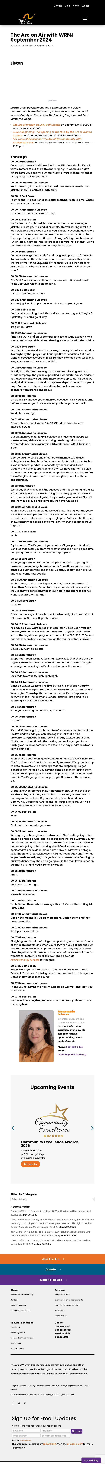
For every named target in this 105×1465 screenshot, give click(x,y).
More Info (30, 1164)
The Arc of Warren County (27, 45)
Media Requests (17, 1348)
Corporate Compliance (20, 1310)
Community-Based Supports (67, 1305)
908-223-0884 (74, 1047)
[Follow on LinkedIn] (25, 1403)
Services (60, 1290)
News (76, 6)
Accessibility (91, 1460)
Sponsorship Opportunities (22, 1338)
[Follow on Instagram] (19, 1403)
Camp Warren (61, 1316)
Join (67, 6)
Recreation (59, 1310)
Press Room (15, 1327)
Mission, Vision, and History (22, 1294)
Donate (58, 6)
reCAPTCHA (49, 1444)
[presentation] (13, 1127)
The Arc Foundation (22, 1322)
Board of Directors (18, 1305)
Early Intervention (62, 1294)
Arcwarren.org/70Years (25, 959)
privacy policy (25, 1440)
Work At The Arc (50, 1280)
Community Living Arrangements (69, 1300)
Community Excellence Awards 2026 (50, 1144)
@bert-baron (52, 101)
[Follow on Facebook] (13, 1403)
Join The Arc (50, 1259)
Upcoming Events (18, 1332)
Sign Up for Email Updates (44, 1418)
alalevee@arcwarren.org (72, 1054)
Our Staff (14, 1300)
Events (85, 6)
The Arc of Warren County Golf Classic (36, 125)
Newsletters (16, 1343)
